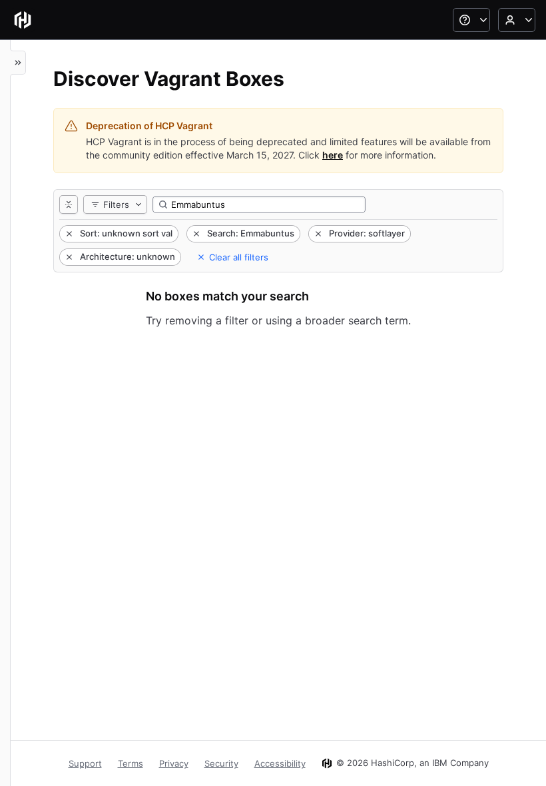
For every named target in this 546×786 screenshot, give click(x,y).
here (332, 155)
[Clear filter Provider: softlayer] (317, 234)
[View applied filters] (68, 204)
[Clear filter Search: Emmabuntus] (195, 234)
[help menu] (471, 20)
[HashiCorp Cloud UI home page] (23, 20)
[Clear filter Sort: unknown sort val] (68, 234)
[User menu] (516, 20)
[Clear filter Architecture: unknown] (68, 257)
